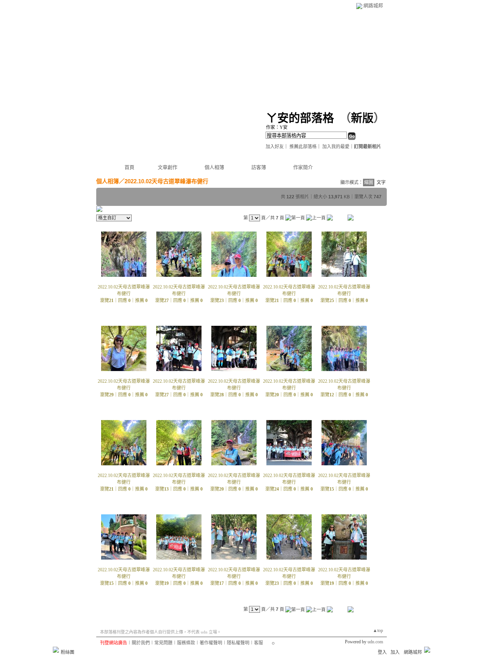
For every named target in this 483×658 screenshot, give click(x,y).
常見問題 (163, 643)
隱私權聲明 (238, 643)
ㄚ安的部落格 (300, 118)
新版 (362, 118)
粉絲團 (67, 652)
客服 (258, 643)
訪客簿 (258, 167)
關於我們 (141, 643)
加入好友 (275, 146)
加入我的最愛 (335, 146)
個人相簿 (214, 167)
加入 (395, 652)
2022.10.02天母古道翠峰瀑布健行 (166, 181)
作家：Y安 (277, 127)
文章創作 (167, 167)
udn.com (375, 641)
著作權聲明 (211, 643)
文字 (381, 182)
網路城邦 (373, 5)
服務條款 (186, 643)
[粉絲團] (56, 650)
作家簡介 (303, 167)
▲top (378, 630)
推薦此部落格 (303, 146)
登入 (382, 652)
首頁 (129, 167)
